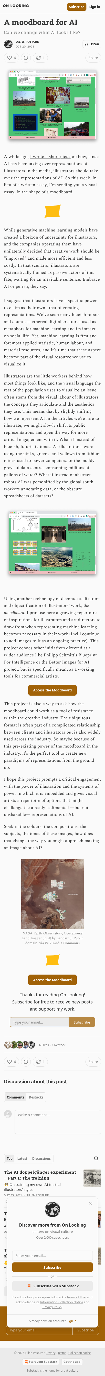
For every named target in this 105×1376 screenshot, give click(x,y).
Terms (62, 1353)
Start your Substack (43, 1362)
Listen (94, 44)
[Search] (96, 1158)
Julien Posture (27, 41)
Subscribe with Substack (56, 1285)
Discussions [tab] (41, 1158)
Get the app (72, 1362)
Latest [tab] (22, 1158)
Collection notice (79, 1353)
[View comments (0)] (26, 58)
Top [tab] (9, 1158)
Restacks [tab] (36, 1097)
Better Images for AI (69, 662)
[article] (52, 1187)
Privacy (50, 1353)
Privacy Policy (52, 1307)
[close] (91, 1203)
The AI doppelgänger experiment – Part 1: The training (40, 1175)
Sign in (94, 7)
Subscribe (76, 7)
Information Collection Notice (61, 1302)
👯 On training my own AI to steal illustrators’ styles (32, 1187)
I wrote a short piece (50, 156)
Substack (33, 1370)
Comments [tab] (15, 1097)
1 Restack (58, 1045)
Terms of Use (76, 1297)
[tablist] (25, 1097)
